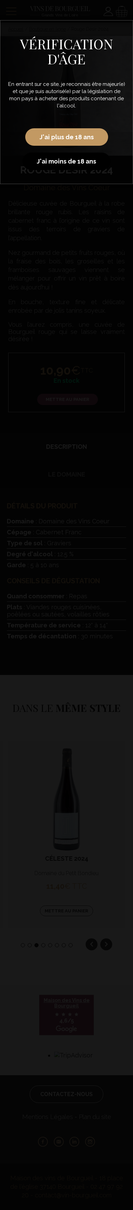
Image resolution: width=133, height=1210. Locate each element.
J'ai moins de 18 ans (66, 161)
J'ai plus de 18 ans (67, 137)
